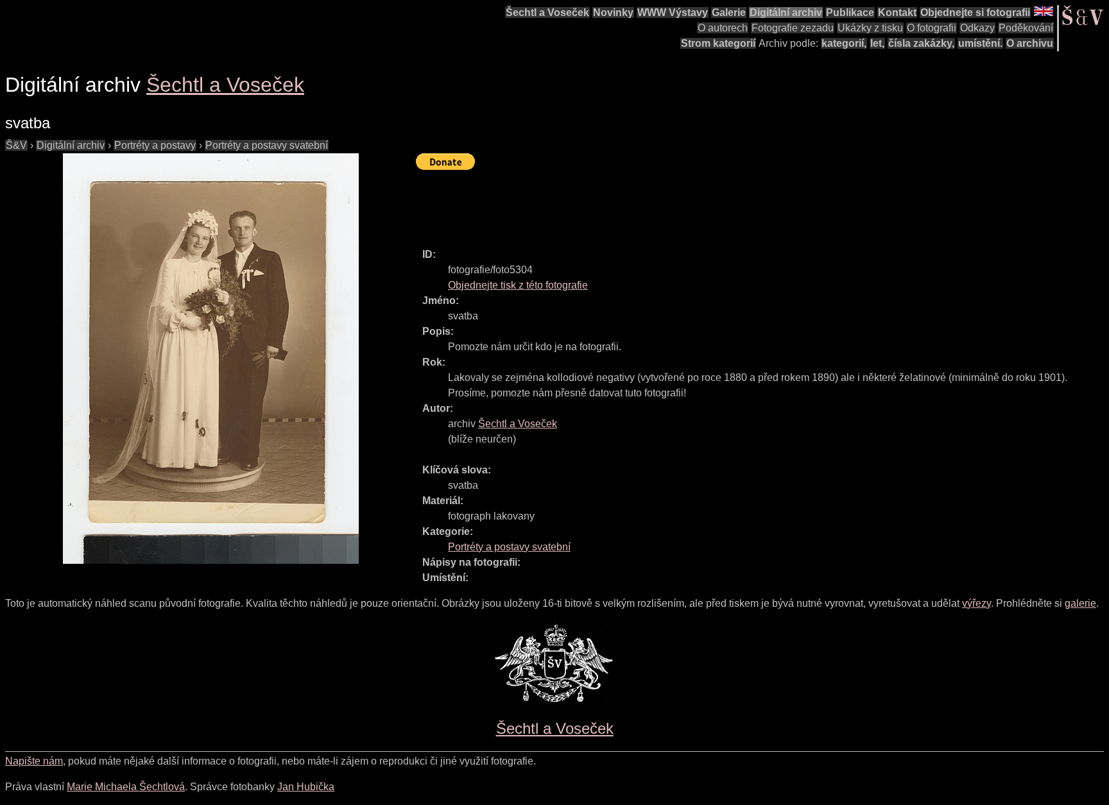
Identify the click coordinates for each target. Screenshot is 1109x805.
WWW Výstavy (672, 12)
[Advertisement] (649, 203)
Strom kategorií (718, 43)
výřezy (976, 603)
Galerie (729, 12)
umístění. (980, 43)
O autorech (723, 27)
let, (877, 43)
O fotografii (931, 27)
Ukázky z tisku (870, 27)
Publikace (850, 12)
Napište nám (34, 761)
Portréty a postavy (155, 145)
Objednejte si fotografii (975, 12)
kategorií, (843, 43)
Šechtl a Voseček (547, 12)
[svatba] (210, 358)
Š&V (16, 145)
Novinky (613, 12)
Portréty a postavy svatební (266, 145)
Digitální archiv (786, 12)
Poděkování (1026, 27)
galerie (1080, 603)
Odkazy (977, 27)
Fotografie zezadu (793, 27)
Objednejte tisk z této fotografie (518, 285)
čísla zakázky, (921, 43)
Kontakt (897, 12)
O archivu (1029, 43)
